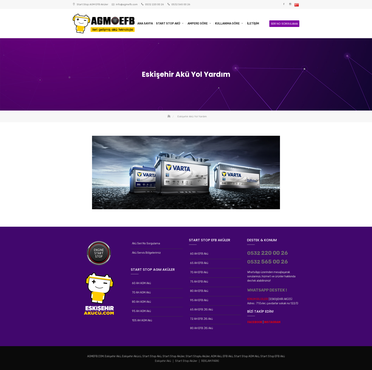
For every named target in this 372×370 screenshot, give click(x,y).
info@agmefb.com (127, 4)
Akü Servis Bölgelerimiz (146, 252)
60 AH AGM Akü (141, 283)
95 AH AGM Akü (141, 311)
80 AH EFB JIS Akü (201, 328)
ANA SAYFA (145, 23)
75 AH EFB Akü (199, 281)
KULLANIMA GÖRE (227, 23)
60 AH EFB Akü (199, 253)
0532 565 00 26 (180, 4)
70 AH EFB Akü (199, 272)
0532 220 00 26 (154, 4)
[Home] (169, 116)
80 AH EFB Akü (199, 291)
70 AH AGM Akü (141, 292)
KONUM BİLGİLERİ (257, 299)
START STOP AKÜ (168, 23)
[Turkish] (296, 5)
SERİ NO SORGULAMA (284, 24)
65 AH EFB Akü (199, 263)
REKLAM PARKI (210, 361)
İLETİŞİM (253, 23)
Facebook (283, 4)
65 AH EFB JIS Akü (201, 309)
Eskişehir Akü (163, 361)
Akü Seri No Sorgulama (146, 243)
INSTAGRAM (272, 322)
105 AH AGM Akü (142, 320)
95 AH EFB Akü (199, 300)
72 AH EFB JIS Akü (201, 319)
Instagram (290, 4)
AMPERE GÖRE (198, 23)
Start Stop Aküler (186, 361)
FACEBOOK (254, 322)
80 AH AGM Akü (141, 301)
